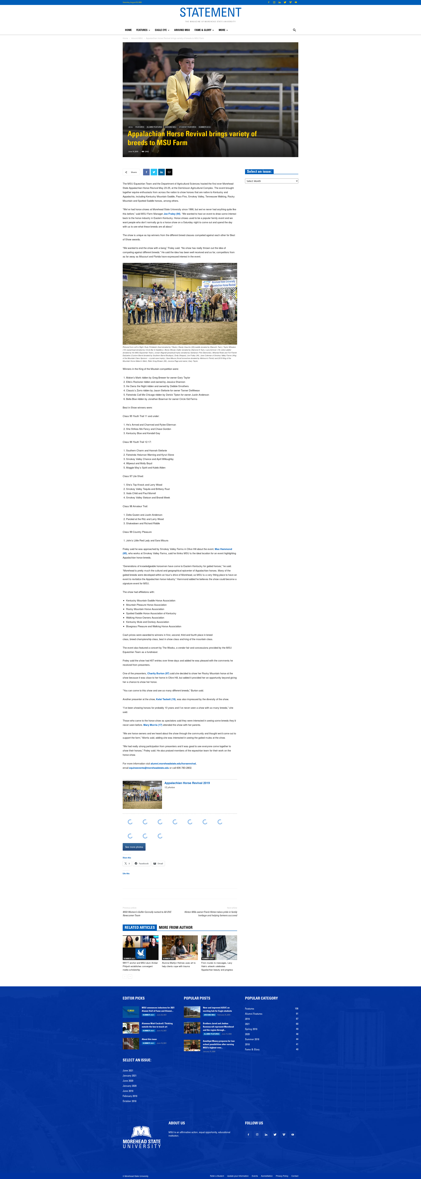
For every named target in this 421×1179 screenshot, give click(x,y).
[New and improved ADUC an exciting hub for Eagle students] (192, 1012)
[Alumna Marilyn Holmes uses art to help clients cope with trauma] (180, 947)
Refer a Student (217, 1175)
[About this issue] (131, 1043)
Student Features (187, 127)
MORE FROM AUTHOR (176, 928)
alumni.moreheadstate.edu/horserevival (173, 763)
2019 (131, 127)
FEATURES (142, 30)
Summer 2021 (129, 958)
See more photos (134, 847)
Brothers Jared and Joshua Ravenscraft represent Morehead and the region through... (218, 1027)
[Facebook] (268, 2)
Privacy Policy (282, 1175)
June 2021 (128, 1070)
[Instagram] (274, 2)
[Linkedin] (279, 2)
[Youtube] (295, 2)
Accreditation (267, 1175)
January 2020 (129, 1086)
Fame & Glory (203, 30)
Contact (294, 1175)
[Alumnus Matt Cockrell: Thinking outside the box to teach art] (131, 1028)
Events (255, 1175)
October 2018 (129, 1101)
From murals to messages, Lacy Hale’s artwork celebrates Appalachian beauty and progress (217, 966)
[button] (294, 30)
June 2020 (128, 1081)
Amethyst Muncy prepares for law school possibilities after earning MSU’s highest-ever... (219, 1044)
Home (128, 30)
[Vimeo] (290, 2)
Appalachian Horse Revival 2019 (187, 783)
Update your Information (238, 1175)
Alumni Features (154, 127)
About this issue (149, 1039)
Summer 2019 (204, 127)
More (222, 30)
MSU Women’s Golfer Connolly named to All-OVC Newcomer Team (147, 914)
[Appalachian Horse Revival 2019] (142, 796)
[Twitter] (285, 2)
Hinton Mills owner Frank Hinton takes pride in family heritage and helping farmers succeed (210, 914)
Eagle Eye (161, 30)
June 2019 (128, 1091)
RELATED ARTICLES (140, 928)
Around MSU (182, 30)
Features (139, 127)
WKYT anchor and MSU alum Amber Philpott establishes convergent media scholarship (140, 966)
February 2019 (130, 1096)
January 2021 (129, 1076)
